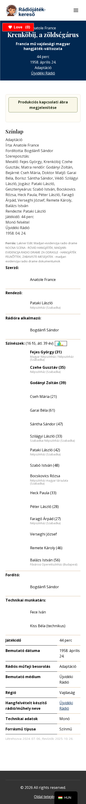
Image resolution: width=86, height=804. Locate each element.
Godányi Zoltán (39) (48, 382)
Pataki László (41, 302)
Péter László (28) (44, 506)
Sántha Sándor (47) (46, 424)
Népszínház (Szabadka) (45, 307)
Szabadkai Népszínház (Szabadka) (52, 440)
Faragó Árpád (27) (45, 518)
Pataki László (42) (45, 449)
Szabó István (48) (44, 465)
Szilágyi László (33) (46, 436)
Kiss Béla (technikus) (47, 625)
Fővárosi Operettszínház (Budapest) (53, 564)
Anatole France (43, 279)
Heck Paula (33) (43, 492)
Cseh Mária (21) (43, 396)
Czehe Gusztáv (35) (47, 367)
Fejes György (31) (46, 352)
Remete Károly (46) (46, 547)
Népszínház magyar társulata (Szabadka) (49, 482)
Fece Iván (38, 612)
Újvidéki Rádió (43, 73)
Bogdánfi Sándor (44, 330)
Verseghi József (43, 534)
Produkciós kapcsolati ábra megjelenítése (43, 105)
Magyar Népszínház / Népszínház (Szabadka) (52, 358)
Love (21, 27)
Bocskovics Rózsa (45, 475)
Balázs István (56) (45, 560)
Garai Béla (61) (42, 410)
